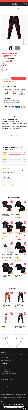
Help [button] (25, 408)
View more (14, 283)
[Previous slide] (2, 27)
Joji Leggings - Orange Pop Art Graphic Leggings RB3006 (7, 305)
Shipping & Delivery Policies (6, 379)
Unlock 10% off (2, 404)
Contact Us (3, 384)
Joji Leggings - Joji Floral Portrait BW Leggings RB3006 (20, 305)
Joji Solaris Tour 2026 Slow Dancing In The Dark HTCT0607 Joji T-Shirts (7, 256)
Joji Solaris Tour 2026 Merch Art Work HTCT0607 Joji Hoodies (20, 256)
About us (3, 366)
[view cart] (26, 4)
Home (2, 8)
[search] (24, 4)
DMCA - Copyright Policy (6, 371)
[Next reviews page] (25, 188)
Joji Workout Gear (9, 8)
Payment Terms (4, 381)
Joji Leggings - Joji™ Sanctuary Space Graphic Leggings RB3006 (20, 326)
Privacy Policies (4, 369)
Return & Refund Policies (6, 383)
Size (2, 67)
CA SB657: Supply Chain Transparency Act (9, 373)
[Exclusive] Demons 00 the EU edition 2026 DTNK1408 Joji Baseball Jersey (7, 214)
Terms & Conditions (5, 368)
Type (3, 63)
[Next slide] (25, 27)
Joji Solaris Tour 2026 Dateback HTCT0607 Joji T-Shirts (20, 235)
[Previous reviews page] (19, 188)
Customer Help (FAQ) (5, 386)
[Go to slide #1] (10, 48)
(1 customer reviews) (11, 58)
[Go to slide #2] (17, 48)
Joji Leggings (17, 8)
